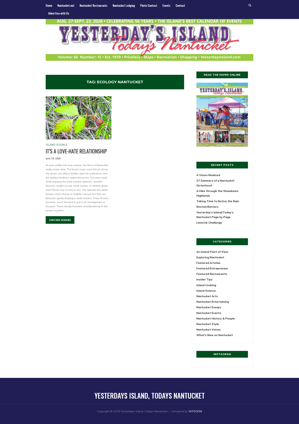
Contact (180, 5)
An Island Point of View (212, 251)
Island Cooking (206, 285)
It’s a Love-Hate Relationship (76, 151)
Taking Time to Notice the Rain (217, 201)
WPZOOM (195, 411)
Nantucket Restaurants (93, 5)
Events (166, 5)
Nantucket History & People (215, 318)
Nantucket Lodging (124, 5)
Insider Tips (204, 279)
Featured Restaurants (211, 274)
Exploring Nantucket (210, 257)
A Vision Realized (208, 175)
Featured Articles (208, 263)
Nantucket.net (65, 5)
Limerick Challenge (209, 222)
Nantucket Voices (208, 329)
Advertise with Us (58, 13)
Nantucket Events (208, 313)
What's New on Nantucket (214, 335)
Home (49, 5)
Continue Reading (60, 220)
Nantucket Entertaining (212, 301)
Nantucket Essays (208, 307)
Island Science (57, 144)
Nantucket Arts (207, 296)
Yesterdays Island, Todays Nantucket (149, 395)
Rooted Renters (207, 206)
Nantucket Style (207, 324)
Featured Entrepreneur (212, 268)
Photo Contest (148, 5)
